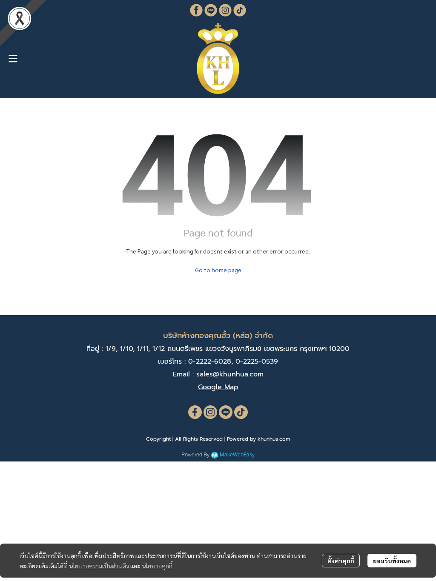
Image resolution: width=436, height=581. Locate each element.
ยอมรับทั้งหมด (392, 560)
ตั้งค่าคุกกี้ (340, 560)
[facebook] (195, 412)
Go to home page (218, 269)
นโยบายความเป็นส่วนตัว (99, 566)
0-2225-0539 (256, 361)
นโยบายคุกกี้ (157, 566)
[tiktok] (241, 412)
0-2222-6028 (209, 361)
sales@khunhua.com (230, 374)
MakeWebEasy (237, 454)
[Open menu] (12, 58)
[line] (225, 412)
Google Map (218, 387)
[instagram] (210, 412)
